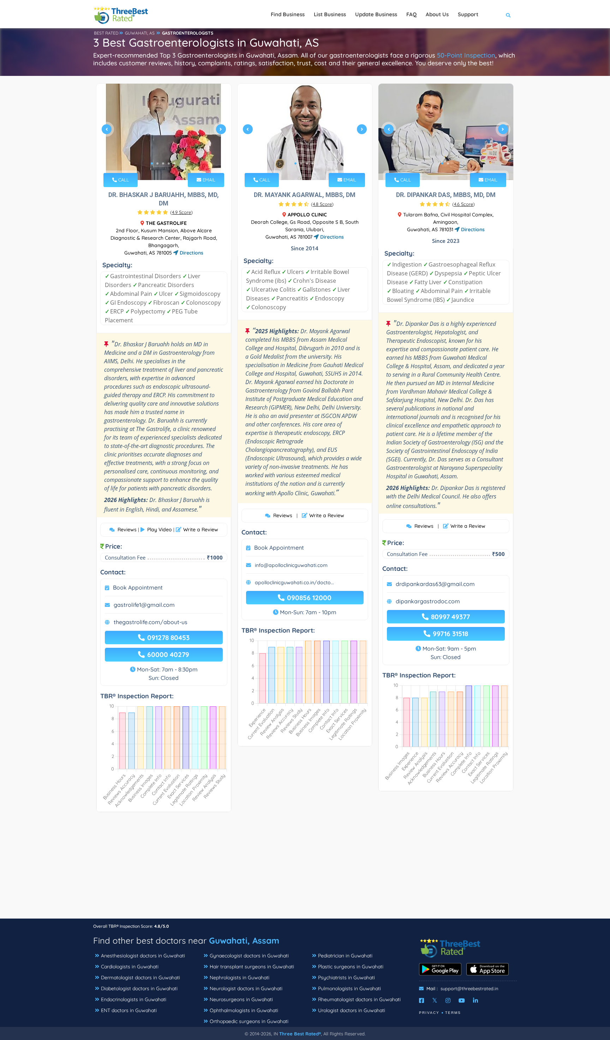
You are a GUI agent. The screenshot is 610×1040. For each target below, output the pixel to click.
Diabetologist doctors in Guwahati (139, 988)
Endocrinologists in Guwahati (133, 999)
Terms (453, 1013)
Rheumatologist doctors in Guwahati (359, 999)
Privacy (429, 1013)
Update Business (376, 14)
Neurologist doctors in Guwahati (246, 988)
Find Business (288, 14)
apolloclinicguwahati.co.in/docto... (294, 582)
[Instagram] (447, 1000)
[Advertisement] (305, 868)
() (181, 212)
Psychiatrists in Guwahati (346, 977)
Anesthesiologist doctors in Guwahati (143, 955)
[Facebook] (421, 1000)
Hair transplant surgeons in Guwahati (252, 966)
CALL (123, 180)
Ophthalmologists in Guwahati (244, 1010)
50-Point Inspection (466, 55)
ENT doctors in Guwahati (129, 1010)
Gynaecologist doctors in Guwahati (249, 955)
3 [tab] (163, 163)
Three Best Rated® (300, 1033)
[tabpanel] (163, 132)
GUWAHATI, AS (140, 33)
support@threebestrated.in (469, 988)
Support (468, 14)
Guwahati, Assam (244, 940)
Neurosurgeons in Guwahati (241, 999)
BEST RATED (106, 33)
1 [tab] (152, 163)
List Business (330, 14)
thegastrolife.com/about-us (150, 622)
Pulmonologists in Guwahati (349, 988)
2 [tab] (157, 163)
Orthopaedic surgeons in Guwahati (249, 1021)
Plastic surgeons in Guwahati (350, 966)
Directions (190, 253)
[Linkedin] (475, 1000)
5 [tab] (174, 163)
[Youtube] (462, 1000)
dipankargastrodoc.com (428, 601)
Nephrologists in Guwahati (239, 977)
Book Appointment (138, 587)
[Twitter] (434, 1000)
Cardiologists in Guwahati (130, 966)
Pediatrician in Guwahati (345, 955)
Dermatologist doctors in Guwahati (140, 977)
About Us (437, 14)
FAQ (411, 14)
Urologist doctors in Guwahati (351, 1010)
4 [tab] (169, 163)
